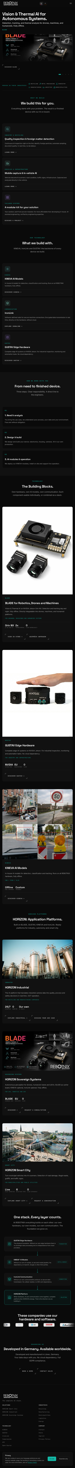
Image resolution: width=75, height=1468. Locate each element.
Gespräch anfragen (37, 637)
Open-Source (7, 1445)
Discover (8, 67)
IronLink (5, 1436)
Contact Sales (46, 1371)
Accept (52, 1459)
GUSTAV (4, 1433)
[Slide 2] (63, 74)
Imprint (42, 1436)
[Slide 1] (60, 74)
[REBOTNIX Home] (10, 3)
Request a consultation (35, 1110)
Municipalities (44, 1415)
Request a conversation (45, 1201)
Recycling (42, 1409)
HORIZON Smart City (9, 1409)
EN (41, 3)
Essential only (63, 1459)
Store (41, 1433)
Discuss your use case (44, 1018)
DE (45, 3)
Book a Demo (27, 1371)
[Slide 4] (68, 74)
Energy (41, 1421)
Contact (42, 1430)
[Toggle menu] (71, 3)
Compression (7, 1439)
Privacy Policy (44, 1439)
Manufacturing (44, 1412)
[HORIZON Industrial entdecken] (37, 48)
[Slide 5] (71, 74)
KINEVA (4, 1430)
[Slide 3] (65, 74)
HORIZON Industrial (9, 1412)
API (3, 1442)
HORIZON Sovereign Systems (12, 1415)
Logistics (42, 1418)
